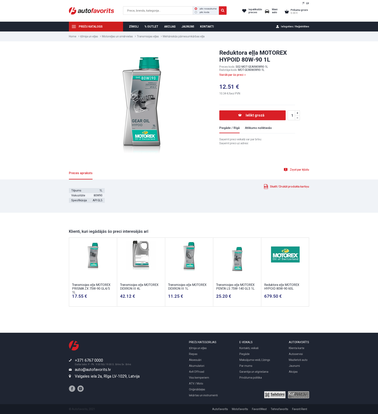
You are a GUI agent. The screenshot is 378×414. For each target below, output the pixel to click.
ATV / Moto (196, 383)
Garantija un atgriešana (253, 371)
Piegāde (244, 354)
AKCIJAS (170, 26)
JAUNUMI (188, 26)
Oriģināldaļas (197, 389)
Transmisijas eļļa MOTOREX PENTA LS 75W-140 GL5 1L (235, 286)
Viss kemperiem (199, 377)
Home (72, 36)
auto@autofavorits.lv (93, 369)
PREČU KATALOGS (91, 26)
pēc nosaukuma (208, 8)
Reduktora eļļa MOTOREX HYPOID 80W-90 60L (281, 286)
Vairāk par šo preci (231, 74)
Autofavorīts (220, 409)
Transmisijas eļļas (148, 36)
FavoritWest (259, 409)
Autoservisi (296, 354)
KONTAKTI (207, 26)
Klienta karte (296, 348)
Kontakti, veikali (248, 348)
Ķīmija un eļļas (89, 36)
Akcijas (293, 371)
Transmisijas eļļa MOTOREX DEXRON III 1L (187, 286)
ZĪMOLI (134, 26)
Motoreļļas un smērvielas (117, 36)
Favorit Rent (299, 409)
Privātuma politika (250, 377)
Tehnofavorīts (279, 409)
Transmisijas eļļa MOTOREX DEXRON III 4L (139, 286)
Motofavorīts (240, 409)
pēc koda (204, 12)
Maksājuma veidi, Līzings (254, 359)
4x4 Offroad (196, 371)
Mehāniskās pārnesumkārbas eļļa (184, 36)
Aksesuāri (195, 359)
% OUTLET (151, 26)
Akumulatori (196, 365)
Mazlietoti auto (298, 359)
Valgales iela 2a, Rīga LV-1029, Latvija (107, 376)
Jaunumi (294, 365)
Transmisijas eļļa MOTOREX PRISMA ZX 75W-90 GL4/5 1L (91, 288)
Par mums (245, 365)
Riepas (193, 354)
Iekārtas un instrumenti (203, 395)
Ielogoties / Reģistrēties (295, 26)
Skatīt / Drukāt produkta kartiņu (289, 186)
